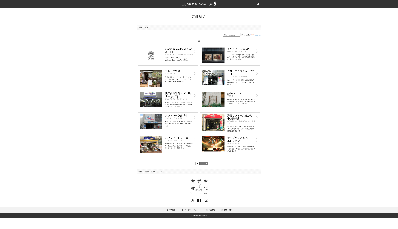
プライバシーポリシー (192, 210)
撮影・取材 (228, 210)
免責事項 (212, 210)
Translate (257, 35)
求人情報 (172, 210)
